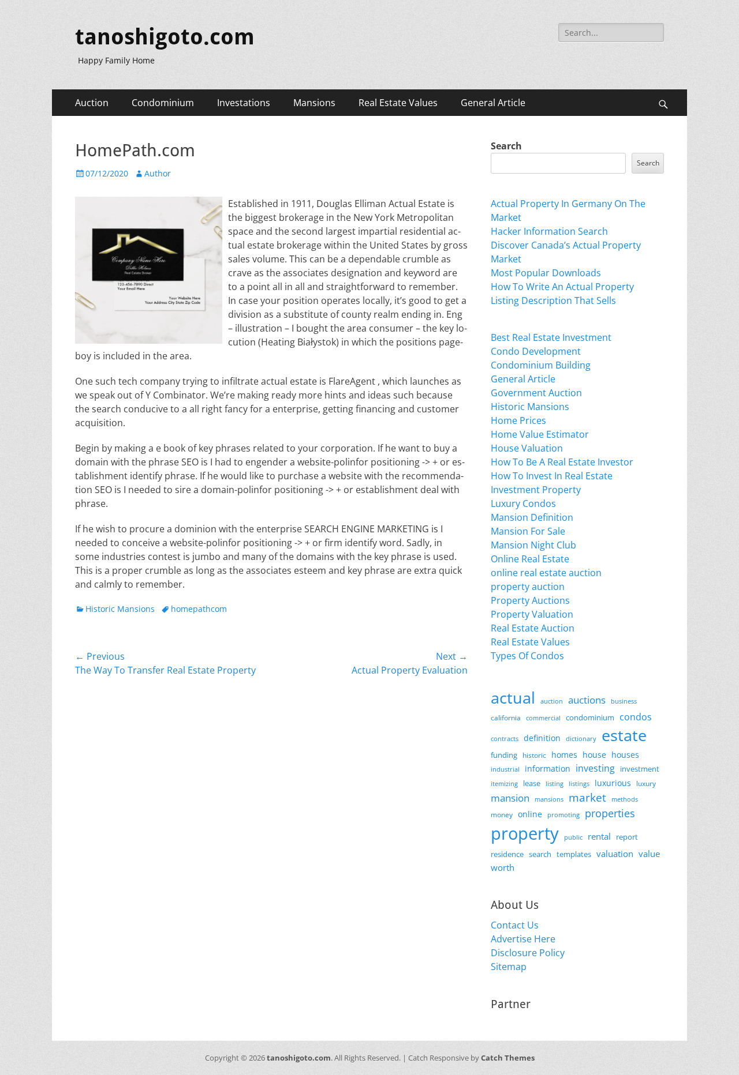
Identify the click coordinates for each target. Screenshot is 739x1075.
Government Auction (536, 392)
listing (554, 783)
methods (624, 799)
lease (531, 783)
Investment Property (536, 489)
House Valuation (527, 448)
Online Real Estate (530, 558)
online (530, 814)
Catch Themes (508, 1058)
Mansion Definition (532, 517)
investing (595, 768)
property (525, 833)
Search (506, 146)
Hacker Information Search (549, 231)
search (540, 854)
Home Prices (518, 420)
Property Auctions (530, 600)
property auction (528, 586)
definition (542, 737)
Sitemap (509, 966)
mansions (549, 799)
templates (574, 854)
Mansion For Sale (528, 531)
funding (504, 755)
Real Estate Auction (532, 628)
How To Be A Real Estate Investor (562, 462)
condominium (590, 718)
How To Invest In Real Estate (552, 475)
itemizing (504, 783)
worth (502, 867)
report (627, 837)
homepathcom (199, 608)
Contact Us (515, 925)
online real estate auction (546, 572)
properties (610, 813)
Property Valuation (532, 614)
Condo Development (536, 351)
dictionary (581, 738)
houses (625, 754)
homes (564, 754)
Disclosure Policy (528, 952)
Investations (243, 102)
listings (579, 783)
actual (513, 697)
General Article (493, 102)
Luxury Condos (523, 503)
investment (639, 769)
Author (157, 173)
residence (507, 854)
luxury (646, 783)
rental (599, 836)
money (502, 814)
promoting (563, 815)
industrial (505, 769)
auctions (587, 699)
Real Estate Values (398, 102)
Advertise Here (523, 939)
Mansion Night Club (533, 545)
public (573, 837)
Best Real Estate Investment (551, 337)
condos (635, 717)
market (587, 797)
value (649, 854)
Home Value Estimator (540, 434)
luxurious (613, 782)
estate (624, 735)
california (506, 718)
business (624, 701)
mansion (510, 798)
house (594, 754)
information (547, 769)
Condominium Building (541, 365)
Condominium (163, 102)
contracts (504, 738)
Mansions (314, 102)
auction (551, 701)
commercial (543, 717)
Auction (92, 102)
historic (534, 755)
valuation (614, 853)
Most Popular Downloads (546, 272)
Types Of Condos (527, 655)
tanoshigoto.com (165, 37)
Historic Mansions (120, 608)
